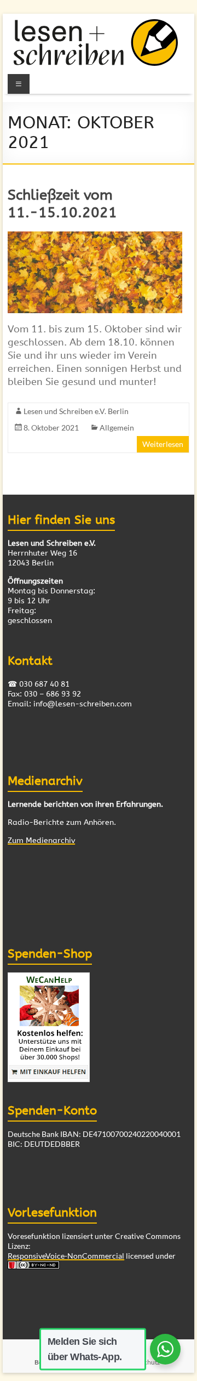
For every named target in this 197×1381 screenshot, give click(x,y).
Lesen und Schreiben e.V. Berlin (76, 411)
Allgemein (117, 427)
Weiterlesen (162, 444)
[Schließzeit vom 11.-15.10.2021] (95, 236)
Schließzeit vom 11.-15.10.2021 (62, 203)
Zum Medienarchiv (41, 840)
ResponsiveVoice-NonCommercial (66, 1255)
